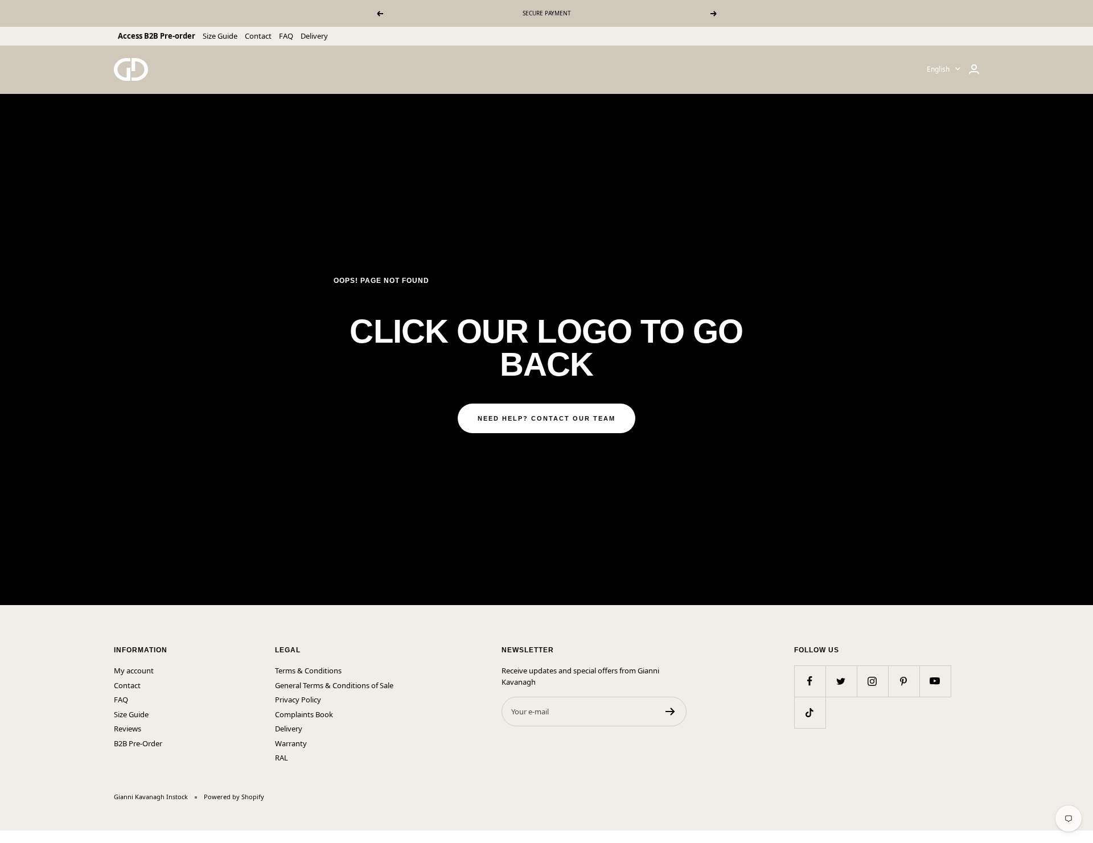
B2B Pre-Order (138, 743)
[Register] (670, 711)
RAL (281, 757)
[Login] (974, 69)
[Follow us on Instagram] (872, 681)
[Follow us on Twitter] (841, 681)
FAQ (286, 36)
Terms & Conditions (308, 670)
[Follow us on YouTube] (935, 681)
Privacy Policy (298, 699)
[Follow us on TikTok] (809, 712)
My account (134, 670)
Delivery (314, 36)
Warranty (291, 743)
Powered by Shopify (234, 796)
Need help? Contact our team (546, 418)
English (938, 69)
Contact (258, 36)
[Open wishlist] (8, 836)
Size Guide (220, 36)
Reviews (127, 728)
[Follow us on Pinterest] (903, 681)
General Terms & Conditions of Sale (334, 685)
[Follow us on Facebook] (809, 681)
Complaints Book (304, 714)
